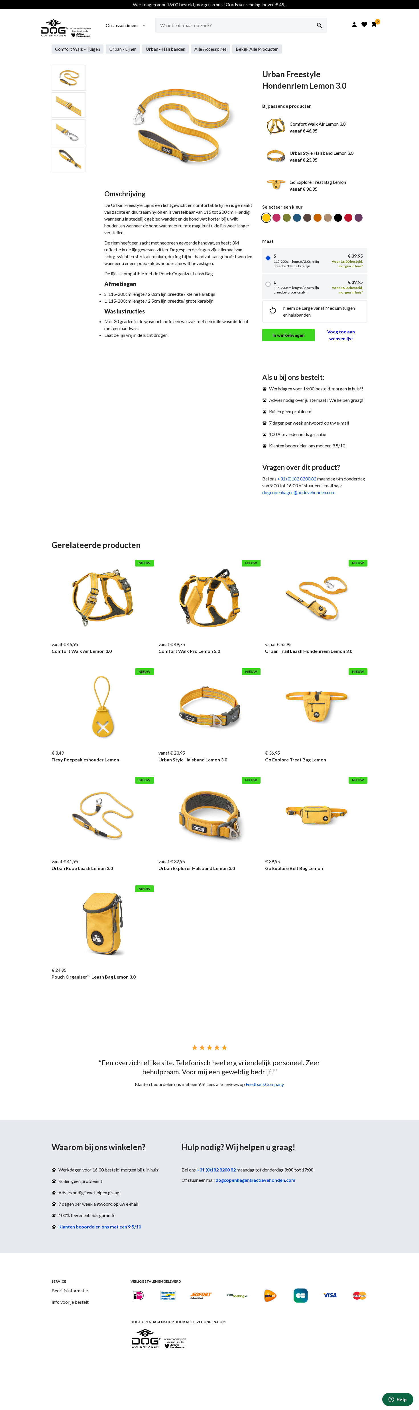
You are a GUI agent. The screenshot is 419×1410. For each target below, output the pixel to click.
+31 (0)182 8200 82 (296, 478)
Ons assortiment (126, 25)
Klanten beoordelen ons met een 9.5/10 (99, 1226)
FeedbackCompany (265, 1084)
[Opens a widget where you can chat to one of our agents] (397, 1400)
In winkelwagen (288, 335)
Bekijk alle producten (257, 49)
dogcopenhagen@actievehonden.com (298, 492)
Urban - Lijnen (123, 49)
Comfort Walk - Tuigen (77, 49)
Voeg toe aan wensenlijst (341, 335)
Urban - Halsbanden (165, 49)
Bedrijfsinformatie (70, 1290)
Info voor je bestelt (70, 1302)
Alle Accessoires (210, 49)
